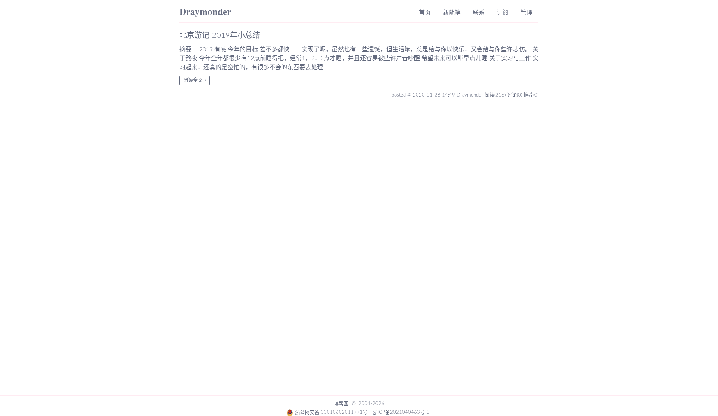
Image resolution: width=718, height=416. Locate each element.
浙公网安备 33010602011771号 (331, 412)
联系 (479, 13)
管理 (527, 13)
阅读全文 (193, 80)
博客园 (341, 403)
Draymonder (205, 11)
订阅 (503, 13)
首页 (425, 13)
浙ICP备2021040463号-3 (401, 412)
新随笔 (452, 13)
